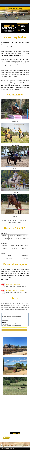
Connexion (26, 445)
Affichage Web (25, 446)
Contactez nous (15, 433)
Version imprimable (7, 445)
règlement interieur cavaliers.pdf (15, 290)
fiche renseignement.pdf (13, 284)
